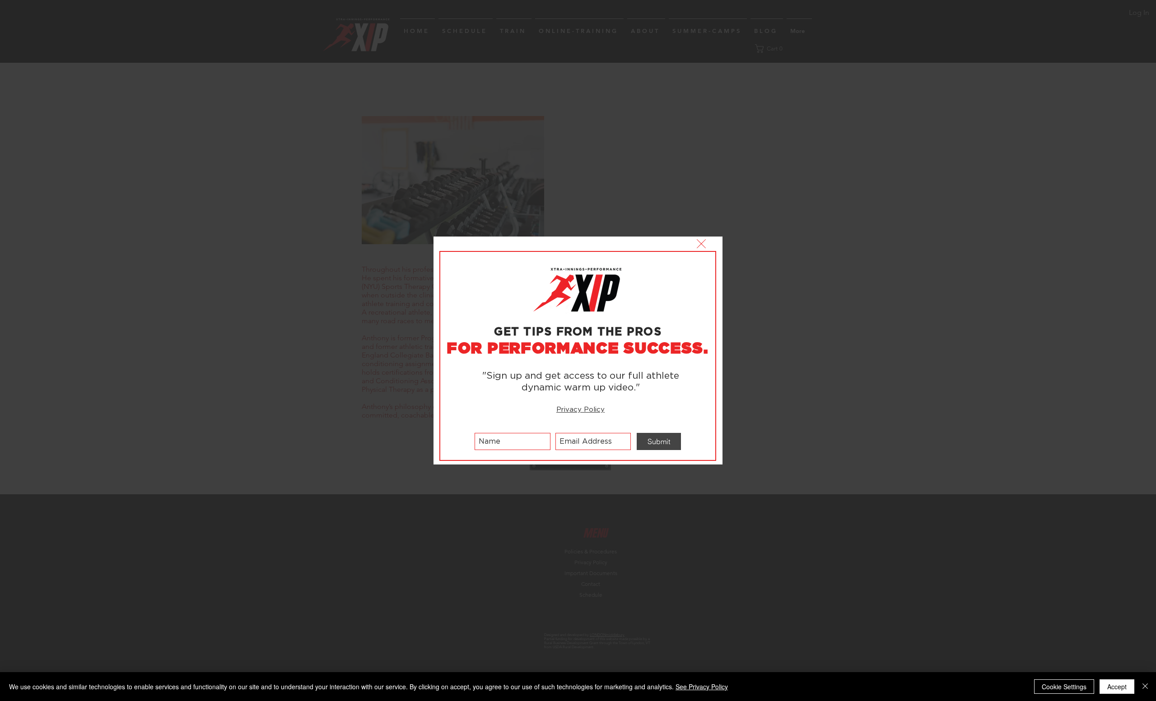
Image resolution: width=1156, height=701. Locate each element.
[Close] (1145, 686)
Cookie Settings (1064, 686)
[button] (701, 243)
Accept (1117, 686)
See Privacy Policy (702, 686)
